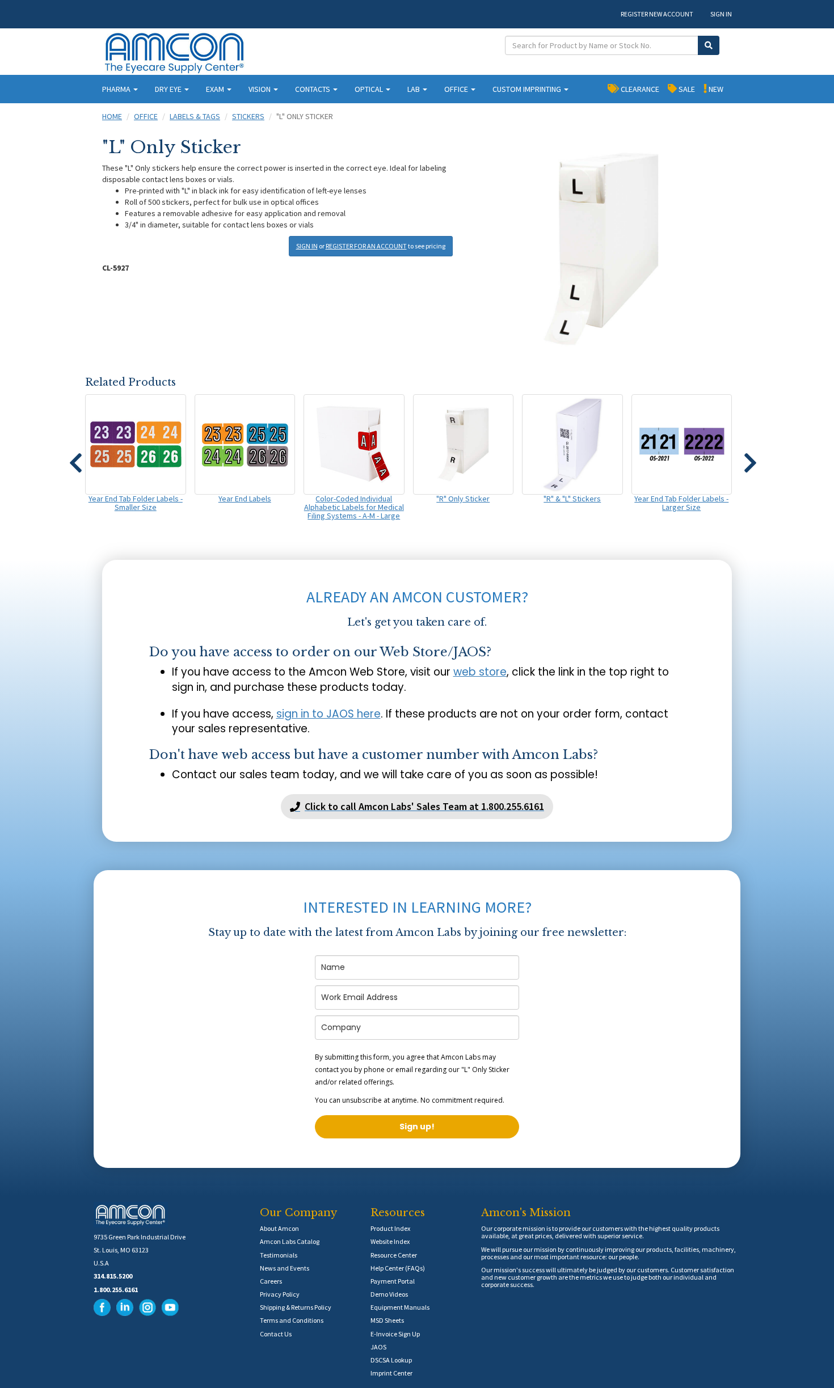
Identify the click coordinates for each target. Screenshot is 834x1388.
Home (112, 116)
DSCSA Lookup (391, 1360)
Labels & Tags (195, 116)
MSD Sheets (387, 1320)
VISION (260, 89)
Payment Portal (392, 1281)
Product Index (390, 1228)
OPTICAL (370, 89)
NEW (715, 89)
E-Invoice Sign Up (395, 1334)
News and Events (284, 1268)
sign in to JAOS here (328, 714)
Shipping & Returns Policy (295, 1307)
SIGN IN (721, 14)
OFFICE (457, 89)
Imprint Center (391, 1373)
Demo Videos (389, 1294)
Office (146, 116)
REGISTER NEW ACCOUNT (657, 14)
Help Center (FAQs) (397, 1268)
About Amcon (279, 1228)
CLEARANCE (639, 89)
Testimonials (278, 1255)
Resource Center (393, 1255)
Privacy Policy (280, 1294)
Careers (271, 1281)
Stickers (248, 116)
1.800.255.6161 (116, 1289)
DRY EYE (169, 89)
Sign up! (417, 1126)
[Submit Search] (708, 45)
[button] (75, 457)
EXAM (216, 89)
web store (480, 672)
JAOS (378, 1347)
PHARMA (117, 89)
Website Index (390, 1241)
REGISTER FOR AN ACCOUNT (366, 246)
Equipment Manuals (399, 1307)
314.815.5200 (113, 1276)
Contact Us (276, 1334)
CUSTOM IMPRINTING (527, 89)
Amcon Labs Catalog (289, 1241)
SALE (686, 89)
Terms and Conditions (291, 1320)
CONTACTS (313, 89)
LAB (414, 89)
